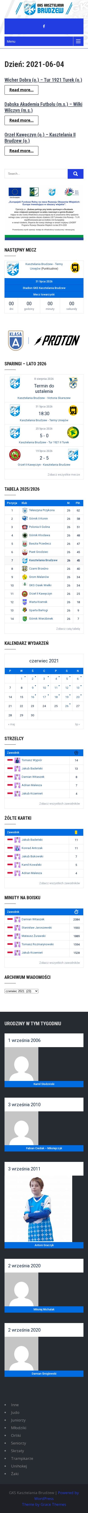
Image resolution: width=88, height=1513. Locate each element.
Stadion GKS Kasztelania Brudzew (44, 288)
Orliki (16, 1435)
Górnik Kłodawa (39, 535)
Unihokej (19, 1466)
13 (77, 687)
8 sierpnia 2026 (44, 378)
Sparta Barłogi (38, 610)
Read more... (21, 89)
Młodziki (18, 1427)
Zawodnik (13, 752)
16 (32, 697)
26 (66, 706)
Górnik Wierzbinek (41, 618)
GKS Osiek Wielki (40, 585)
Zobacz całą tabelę (68, 628)
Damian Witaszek (33, 776)
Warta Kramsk (38, 602)
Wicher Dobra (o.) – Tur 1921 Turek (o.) (43, 80)
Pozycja (12, 503)
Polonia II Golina (39, 527)
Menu (11, 41)
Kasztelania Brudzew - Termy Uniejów (44, 420)
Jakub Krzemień (32, 793)
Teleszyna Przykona (42, 510)
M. (68, 503)
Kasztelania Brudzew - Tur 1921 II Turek (44, 442)
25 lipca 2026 (44, 428)
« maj (11, 724)
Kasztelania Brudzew (43, 560)
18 (56, 697)
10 (44, 687)
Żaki (15, 1473)
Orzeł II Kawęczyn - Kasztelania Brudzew (44, 464)
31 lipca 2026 (44, 406)
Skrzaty (17, 1450)
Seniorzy (18, 1443)
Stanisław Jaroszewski (37, 927)
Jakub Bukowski (32, 856)
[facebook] (44, 26)
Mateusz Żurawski (34, 936)
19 (66, 697)
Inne (15, 1404)
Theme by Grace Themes (44, 1504)
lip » (77, 724)
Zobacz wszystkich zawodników (59, 803)
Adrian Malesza (32, 785)
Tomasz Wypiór (32, 760)
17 (44, 697)
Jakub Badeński (32, 768)
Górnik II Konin (38, 518)
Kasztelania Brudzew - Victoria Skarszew (44, 398)
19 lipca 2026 (44, 451)
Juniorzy (18, 1420)
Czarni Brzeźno (39, 568)
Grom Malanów (39, 577)
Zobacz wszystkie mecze (64, 474)
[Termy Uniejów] (75, 268)
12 (66, 687)
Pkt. (78, 503)
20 (77, 697)
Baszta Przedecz (40, 543)
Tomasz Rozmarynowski (38, 944)
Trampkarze (22, 1458)
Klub (24, 503)
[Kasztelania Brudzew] (13, 269)
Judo (15, 1412)
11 (56, 687)
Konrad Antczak (32, 848)
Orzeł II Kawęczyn (40, 593)
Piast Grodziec (38, 552)
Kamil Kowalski (32, 864)
